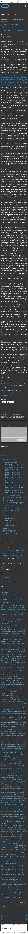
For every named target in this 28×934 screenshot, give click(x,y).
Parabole (4, 800)
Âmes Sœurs (14, 905)
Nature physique (19, 788)
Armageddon (3, 612)
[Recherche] (24, 449)
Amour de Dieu (7, 599)
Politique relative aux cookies (6, 928)
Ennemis (25, 688)
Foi (24, 703)
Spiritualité (21, 866)
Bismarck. (21, 617)
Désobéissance (4, 674)
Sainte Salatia (11, 851)
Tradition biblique (17, 874)
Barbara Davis (23, 616)
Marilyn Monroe (11, 771)
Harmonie (16, 719)
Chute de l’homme (21, 631)
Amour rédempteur (7, 607)
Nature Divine (14, 788)
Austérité (7, 614)
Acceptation (24, 589)
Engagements (21, 688)
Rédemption (4, 843)
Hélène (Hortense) (19, 724)
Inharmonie (14, 735)
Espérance (3, 693)
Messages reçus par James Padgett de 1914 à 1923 (14, 510)
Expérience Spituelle (8, 699)
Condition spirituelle (15, 647)
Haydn (21, 720)
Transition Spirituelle (10, 882)
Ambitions (9, 597)
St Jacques (6, 867)
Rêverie (20, 845)
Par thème (7, 517)
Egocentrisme (23, 682)
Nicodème (15, 790)
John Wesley (15, 746)
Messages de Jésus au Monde (11, 462)
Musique (6, 784)
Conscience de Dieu (14, 651)
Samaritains (6, 854)
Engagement (16, 688)
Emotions (4, 686)
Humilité (7, 724)
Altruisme (19, 594)
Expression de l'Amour (19, 698)
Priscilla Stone (3, 814)
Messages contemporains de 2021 (12, 479)
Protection (10, 823)
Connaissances (24, 649)
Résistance (21, 843)
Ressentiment (3, 836)
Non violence (24, 790)
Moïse (2, 784)
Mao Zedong (21, 770)
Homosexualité (23, 722)
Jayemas (19, 740)
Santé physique (21, 854)
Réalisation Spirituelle (18, 840)
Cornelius (20, 654)
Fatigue (25, 699)
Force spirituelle (7, 708)
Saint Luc (10, 852)
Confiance (4, 649)
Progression (4, 819)
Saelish (12, 847)
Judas (12, 748)
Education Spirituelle (14, 682)
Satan (8, 856)
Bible (9, 617)
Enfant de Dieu (8, 688)
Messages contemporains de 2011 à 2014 (14, 490)
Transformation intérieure (5, 877)
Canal (14, 623)
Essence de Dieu (7, 693)
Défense (12, 671)
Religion (19, 833)
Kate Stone (18, 752)
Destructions (15, 664)
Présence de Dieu (7, 825)
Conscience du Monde (22, 651)
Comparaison (13, 641)
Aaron (6, 589)
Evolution (14, 696)
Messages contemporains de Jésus (12, 461)
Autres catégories (16, 413)
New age (11, 790)
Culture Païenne (19, 660)
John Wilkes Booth (19, 746)
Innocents (22, 735)
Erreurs (19, 689)
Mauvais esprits (19, 774)
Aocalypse (5, 611)
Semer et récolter (11, 858)
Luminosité (14, 766)
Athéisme (18, 612)
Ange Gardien (10, 609)
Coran (13, 654)
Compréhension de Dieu (13, 643)
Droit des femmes (16, 669)
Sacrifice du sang (8, 847)
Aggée (20, 590)
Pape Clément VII (20, 798)
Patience (8, 802)
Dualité (24, 669)
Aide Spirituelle (6, 593)
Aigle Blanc (13, 592)
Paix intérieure (13, 798)
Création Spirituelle (9, 660)
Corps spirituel (13, 656)
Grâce (20, 713)
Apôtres (15, 611)
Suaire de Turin (10, 869)
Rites (6, 838)
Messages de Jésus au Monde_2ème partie (16, 466)
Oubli (10, 796)
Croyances (13, 658)
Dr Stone (21, 669)
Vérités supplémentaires (12, 900)
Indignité (10, 731)
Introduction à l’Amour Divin (9, 530)
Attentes (24, 612)
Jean (21, 740)
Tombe (2, 874)
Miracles (3, 779)
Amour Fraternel (14, 603)
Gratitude (16, 713)
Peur (2, 808)
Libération (3, 761)
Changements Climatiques (15, 627)
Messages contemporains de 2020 (12, 481)
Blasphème (3, 619)
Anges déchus (18, 609)
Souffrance (8, 864)
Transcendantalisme (4, 876)
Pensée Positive (20, 802)
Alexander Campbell (18, 592)
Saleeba (20, 852)
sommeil (22, 861)
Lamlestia (10, 754)
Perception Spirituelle (13, 804)
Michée (17, 777)
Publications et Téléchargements (10, 532)
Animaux (22, 609)
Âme (21, 902)
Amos (15, 597)
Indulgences (23, 731)
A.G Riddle (3, 589)
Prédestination (19, 823)
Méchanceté (25, 784)
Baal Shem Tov (14, 616)
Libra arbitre (11, 759)
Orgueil (5, 796)
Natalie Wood (23, 786)
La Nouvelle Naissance (15, 19)
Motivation (21, 783)
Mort (18, 783)
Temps (15, 871)
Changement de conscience (20, 625)
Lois (16, 763)
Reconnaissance (14, 831)
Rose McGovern (3, 840)
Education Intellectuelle (7, 682)
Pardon (11, 800)
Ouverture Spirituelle (21, 796)
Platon (9, 809)
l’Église (24, 768)
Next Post (13, 919)
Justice (4, 750)
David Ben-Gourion (23, 662)
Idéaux (22, 726)
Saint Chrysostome (15, 849)
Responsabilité (19, 835)
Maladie (2, 770)
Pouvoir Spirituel (11, 811)
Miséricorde (23, 779)
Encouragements (15, 686)
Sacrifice (3, 847)
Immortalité (8, 730)
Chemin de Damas (23, 629)
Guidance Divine (16, 715)
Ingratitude (9, 735)
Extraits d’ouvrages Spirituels (10, 533)
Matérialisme (12, 774)
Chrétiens (16, 631)
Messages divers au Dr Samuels (12, 509)
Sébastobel (3, 871)
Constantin (3, 653)
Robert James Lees (14, 838)
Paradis (8, 800)
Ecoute (2, 682)
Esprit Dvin (9, 691)
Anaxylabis (3, 609)
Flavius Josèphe (21, 703)
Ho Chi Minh (18, 722)
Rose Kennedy (24, 838)
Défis (15, 671)
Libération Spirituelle (10, 761)
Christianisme (12, 631)
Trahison (22, 874)
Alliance (12, 594)
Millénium (23, 777)
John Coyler (22, 742)
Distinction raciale (17, 665)
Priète (23, 814)
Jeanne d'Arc (7, 742)
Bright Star (9, 621)
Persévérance (18, 806)
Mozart (24, 783)
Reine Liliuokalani (4, 833)
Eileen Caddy (3, 684)
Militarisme (20, 777)
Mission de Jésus (8, 779)
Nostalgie (2, 792)
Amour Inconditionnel (20, 603)
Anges (14, 609)
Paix (8, 798)
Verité (6, 886)
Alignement (4, 594)
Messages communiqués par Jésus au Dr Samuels (14, 504)
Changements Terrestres (7, 629)
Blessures (11, 619)
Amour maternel (4, 605)
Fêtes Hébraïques (7, 709)
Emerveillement (21, 684)
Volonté (15, 892)
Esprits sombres (21, 691)
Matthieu (7, 773)
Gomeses (2, 713)
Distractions (3, 667)
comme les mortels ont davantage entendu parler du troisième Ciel (14, 113)
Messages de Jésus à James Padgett (13, 525)
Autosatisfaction (20, 614)
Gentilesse (14, 709)
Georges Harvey (21, 709)
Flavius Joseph (16, 703)
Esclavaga (24, 689)
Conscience (7, 651)
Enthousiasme (11, 689)
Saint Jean (3, 852)
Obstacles (22, 794)
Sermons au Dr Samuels (10, 505)
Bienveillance (13, 617)
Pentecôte (7, 804)
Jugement (18, 748)
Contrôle (23, 653)
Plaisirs (19, 808)
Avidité (7, 616)
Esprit (6, 691)
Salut (2, 854)
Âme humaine (3, 904)
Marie (24, 770)
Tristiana (2, 884)
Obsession (19, 794)
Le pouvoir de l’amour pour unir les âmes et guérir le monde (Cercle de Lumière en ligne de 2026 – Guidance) (14, 557)
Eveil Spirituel (6, 695)
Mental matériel (10, 775)
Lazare (12, 756)
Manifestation (7, 770)
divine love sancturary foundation (10, 667)
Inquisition (3, 736)
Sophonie (2, 863)
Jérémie (20, 750)
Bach (17, 616)
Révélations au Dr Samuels (11, 507)
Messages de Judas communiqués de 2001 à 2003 (14, 502)
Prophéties (4, 824)
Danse (16, 662)
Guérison (7, 717)
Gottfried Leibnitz (7, 713)
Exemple (3, 698)
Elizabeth (12, 684)
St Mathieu (18, 867)
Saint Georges (20, 851)
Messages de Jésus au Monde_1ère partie (15, 464)
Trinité (25, 882)
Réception (10, 841)
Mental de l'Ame (3, 775)
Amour (22, 597)
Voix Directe (11, 892)
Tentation (17, 871)
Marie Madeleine (5, 772)
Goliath (24, 711)
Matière (4, 773)
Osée (8, 796)
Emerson (17, 684)
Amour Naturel (13, 605)
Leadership (14, 756)
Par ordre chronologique (10, 513)
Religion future (22, 833)
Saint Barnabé (10, 849)
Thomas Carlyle (6, 872)
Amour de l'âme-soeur (20, 600)
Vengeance (3, 886)
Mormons (15, 783)
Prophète (24, 821)
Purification (11, 827)
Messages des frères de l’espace (12, 469)
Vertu (8, 886)
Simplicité (9, 862)
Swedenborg (20, 869)
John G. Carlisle (16, 744)
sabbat (24, 845)
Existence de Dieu (8, 698)
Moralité (12, 783)
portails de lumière (18, 810)
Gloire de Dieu (20, 711)
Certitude (8, 625)
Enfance (3, 688)
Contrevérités (16, 653)
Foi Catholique (3, 706)
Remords (3, 834)
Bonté (2, 621)
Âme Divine (24, 902)
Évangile (21, 904)
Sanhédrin (16, 854)
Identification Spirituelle (13, 726)
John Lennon (6, 746)
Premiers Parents (18, 811)
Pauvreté (12, 802)
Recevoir (8, 831)
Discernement (3, 665)
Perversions (23, 806)
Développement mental (11, 678)
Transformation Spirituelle (11, 879)
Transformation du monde (19, 876)
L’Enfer (20, 768)
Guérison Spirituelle (15, 717)
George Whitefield (8, 711)
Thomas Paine (18, 872)
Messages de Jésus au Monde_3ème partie (16, 467)
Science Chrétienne (22, 856)
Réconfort (23, 841)
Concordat (20, 645)
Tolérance (25, 872)
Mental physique (16, 775)
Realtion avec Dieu (4, 831)
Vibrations (11, 886)
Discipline (8, 665)
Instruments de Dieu (18, 737)
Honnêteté (3, 724)
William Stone (3, 902)
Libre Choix (22, 759)
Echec (24, 680)
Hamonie (11, 720)
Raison (17, 829)
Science (17, 856)
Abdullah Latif (9, 589)
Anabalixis (23, 607)
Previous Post (6, 915)
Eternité (14, 693)
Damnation (10, 662)
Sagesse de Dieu (21, 847)
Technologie (12, 871)
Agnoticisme (23, 590)
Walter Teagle (19, 900)
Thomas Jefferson (12, 872)
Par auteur (7, 515)
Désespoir (18, 671)
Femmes (12, 701)
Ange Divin (6, 609)
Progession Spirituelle (19, 816)
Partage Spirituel (19, 800)
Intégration (19, 738)
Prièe (15, 814)
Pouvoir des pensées (4, 811)
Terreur (21, 871)
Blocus (14, 619)
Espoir (3, 692)
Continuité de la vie (9, 653)
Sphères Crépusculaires (21, 863)
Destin (12, 664)
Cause (18, 623)
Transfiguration (11, 876)
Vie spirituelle (8, 890)
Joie (24, 746)
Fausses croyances (5, 701)
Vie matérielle (18, 888)
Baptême (19, 616)
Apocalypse (11, 611)
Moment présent (17, 781)
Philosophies (11, 808)
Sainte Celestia (6, 851)
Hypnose (15, 724)
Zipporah (17, 902)
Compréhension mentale (9, 645)
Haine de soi (7, 720)
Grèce (4, 715)
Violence (19, 890)
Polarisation (12, 809)
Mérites (20, 786)
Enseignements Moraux (5, 689)
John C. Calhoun (17, 742)
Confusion (12, 649)
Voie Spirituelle (6, 892)
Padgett (3, 798)
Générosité (21, 717)
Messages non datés (9, 520)
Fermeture (17, 701)
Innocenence (19, 735)
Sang (14, 854)
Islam (2, 740)
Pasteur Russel (3, 802)
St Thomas (6, 869)
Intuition (15, 739)
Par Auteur (20, 416)
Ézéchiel (3, 906)
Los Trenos (9, 766)
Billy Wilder (17, 617)
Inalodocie (18, 729)
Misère (18, 779)
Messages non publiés (10, 518)
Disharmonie (12, 665)
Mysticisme (14, 784)
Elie (9, 684)
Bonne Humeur (22, 619)
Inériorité (22, 738)
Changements (5, 628)
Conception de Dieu (16, 645)
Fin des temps (8, 703)
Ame (11, 597)
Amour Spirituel (15, 607)
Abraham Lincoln (19, 589)
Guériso (2, 717)
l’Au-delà (9, 418)
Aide (26, 590)
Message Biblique (8, 777)
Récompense (14, 841)
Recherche (5, 447)
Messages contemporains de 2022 (12, 477)
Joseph (3, 748)
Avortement (10, 616)
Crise (20, 656)
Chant (14, 629)
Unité (19, 884)
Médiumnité (15, 786)
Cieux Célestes (9, 633)
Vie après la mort (21, 886)
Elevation (7, 684)
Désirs (21, 671)
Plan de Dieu (4, 810)
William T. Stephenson (9, 902)
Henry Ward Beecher (7, 722)
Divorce (17, 667)
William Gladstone (24, 900)
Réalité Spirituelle (5, 841)
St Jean (9, 867)
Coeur (24, 633)
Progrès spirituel (13, 821)
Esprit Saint (14, 692)
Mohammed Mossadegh (7, 781)
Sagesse (16, 847)
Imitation (19, 727)
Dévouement (20, 680)
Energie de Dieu (21, 686)
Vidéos (4, 535)
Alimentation (9, 594)
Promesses (19, 821)
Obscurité (15, 794)
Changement (13, 625)
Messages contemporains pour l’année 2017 (15, 485)
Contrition (19, 653)
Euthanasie (23, 693)
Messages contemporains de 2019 (12, 482)
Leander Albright (18, 756)
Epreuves (15, 689)
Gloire (16, 711)
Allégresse (15, 594)
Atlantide (21, 612)
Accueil (4, 457)
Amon (13, 597)
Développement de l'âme (9, 677)
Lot (12, 766)
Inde (8, 731)
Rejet (8, 833)
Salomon (24, 852)
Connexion (3, 651)
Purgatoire (5, 827)
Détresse (17, 674)
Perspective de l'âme (13, 806)
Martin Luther (16, 772)
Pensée (15, 802)
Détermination (14, 674)
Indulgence (19, 731)
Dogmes (20, 667)
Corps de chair (7, 656)
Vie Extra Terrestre (11, 887)
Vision (23, 889)
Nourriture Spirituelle (9, 792)
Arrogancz (7, 612)
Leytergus (4, 759)
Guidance (11, 715)
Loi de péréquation (13, 763)
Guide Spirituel (22, 715)
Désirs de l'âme (13, 673)
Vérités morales (4, 897)
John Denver (12, 744)
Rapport (23, 829)
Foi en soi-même (8, 706)
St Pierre (22, 867)
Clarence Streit (20, 633)
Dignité (22, 664)
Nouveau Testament (16, 792)
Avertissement (3, 616)
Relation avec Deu (13, 833)
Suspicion (16, 869)
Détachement (9, 674)
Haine (4, 720)
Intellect (25, 737)
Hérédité (5, 726)
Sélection (6, 871)
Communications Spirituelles (15, 639)
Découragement (8, 671)
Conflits (9, 649)
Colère (18, 635)
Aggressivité (16, 590)
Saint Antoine (5, 849)
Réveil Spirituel (12, 845)
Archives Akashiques (22, 611)
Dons (2, 669)
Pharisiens (6, 808)
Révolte (18, 845)
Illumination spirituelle (13, 728)
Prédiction (23, 823)
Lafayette (7, 754)
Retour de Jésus (8, 836)
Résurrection (4, 845)
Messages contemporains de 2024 (12, 474)
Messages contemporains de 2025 (12, 472)
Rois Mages (19, 838)
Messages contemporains (9, 459)
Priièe (23, 811)
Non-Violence (19, 790)
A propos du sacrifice (8, 500)
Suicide (14, 869)
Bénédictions (5, 623)
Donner (23, 667)
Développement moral (21, 678)
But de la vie (13, 621)
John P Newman (10, 746)
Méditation (4, 786)
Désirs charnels (6, 672)
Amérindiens (20, 607)
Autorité (16, 614)
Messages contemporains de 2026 (12, 471)
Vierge (2, 889)
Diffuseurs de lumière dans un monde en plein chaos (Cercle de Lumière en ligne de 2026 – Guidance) (13, 552)
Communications (8, 637)
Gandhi (12, 709)
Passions (23, 800)
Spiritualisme (15, 866)
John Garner (21, 744)
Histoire (13, 722)
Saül (15, 856)
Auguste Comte (3, 614)
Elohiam (15, 684)
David (18, 662)
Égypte (19, 904)
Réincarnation (15, 843)
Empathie (9, 686)
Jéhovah (11, 750)
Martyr (21, 771)
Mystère (21, 784)
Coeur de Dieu (4, 635)
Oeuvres (2, 796)
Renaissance (7, 834)
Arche (18, 611)
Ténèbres (15, 884)
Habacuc (25, 717)
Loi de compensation (20, 761)
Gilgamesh (13, 711)
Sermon (15, 860)
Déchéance (3, 671)
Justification (8, 750)
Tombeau (5, 874)
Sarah (6, 856)
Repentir (10, 834)
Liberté (8, 759)
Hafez (2, 720)
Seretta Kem (11, 860)
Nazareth (8, 790)
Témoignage (8, 884)
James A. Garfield (9, 740)
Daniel (13, 662)
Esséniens (11, 693)
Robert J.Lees (9, 838)
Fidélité (4, 703)
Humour (12, 724)
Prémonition (3, 825)
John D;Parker (8, 744)
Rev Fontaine (20, 836)
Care (16, 623)
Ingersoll (6, 735)
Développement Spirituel (9, 680)
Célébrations (3, 662)
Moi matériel (13, 781)
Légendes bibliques (10, 768)
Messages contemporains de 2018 (12, 484)
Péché (17, 827)
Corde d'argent (16, 654)
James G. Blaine (15, 740)
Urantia (22, 884)
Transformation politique (13, 877)
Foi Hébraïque (13, 706)
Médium (9, 787)
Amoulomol (18, 597)
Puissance (20, 825)
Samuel (11, 854)
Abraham (14, 589)
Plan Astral (23, 808)
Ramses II (19, 829)
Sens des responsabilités (18, 858)
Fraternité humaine (21, 708)
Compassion (18, 641)
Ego (20, 682)
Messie (13, 777)
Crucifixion (19, 658)
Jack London (5, 740)
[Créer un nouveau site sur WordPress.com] (14, 1)
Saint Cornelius (20, 849)
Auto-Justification (12, 614)
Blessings (7, 619)
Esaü (21, 689)
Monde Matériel (8, 783)
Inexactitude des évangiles (5, 733)
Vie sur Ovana (14, 889)
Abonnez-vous (6, 577)
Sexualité (5, 862)
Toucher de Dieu (10, 874)
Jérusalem (15, 750)
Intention (3, 739)
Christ (9, 631)
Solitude (19, 861)
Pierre (15, 808)
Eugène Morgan (18, 693)
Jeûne (10, 742)
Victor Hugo (15, 886)
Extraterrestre (15, 699)
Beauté (2, 617)
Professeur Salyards (9, 816)
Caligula (11, 623)
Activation (3, 590)
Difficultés (19, 664)
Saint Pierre (17, 852)
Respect (14, 834)
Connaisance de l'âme (17, 649)
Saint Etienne (15, 851)
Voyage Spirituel (14, 895)
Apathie (8, 611)
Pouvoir (24, 809)
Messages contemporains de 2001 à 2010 (14, 492)
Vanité (25, 884)
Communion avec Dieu (6, 641)
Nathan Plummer (4, 788)
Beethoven (6, 617)
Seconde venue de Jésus (5, 858)
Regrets (19, 831)
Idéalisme (19, 726)
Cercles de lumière (23, 623)
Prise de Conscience (10, 814)
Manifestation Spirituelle (15, 770)
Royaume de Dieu (10, 840)
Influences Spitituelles (16, 733)
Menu (5, 6)
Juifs (22, 748)
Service (20, 860)
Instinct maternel (11, 736)
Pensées (3, 804)
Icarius (8, 726)
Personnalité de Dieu (5, 806)
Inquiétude (6, 736)
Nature (10, 788)
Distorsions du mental (23, 665)
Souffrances (14, 864)
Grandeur (11, 713)
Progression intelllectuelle (12, 819)
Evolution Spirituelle (20, 696)
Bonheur (17, 620)
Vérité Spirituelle (12, 897)
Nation (8, 788)
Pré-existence (15, 823)
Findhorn (12, 704)
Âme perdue (8, 905)
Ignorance (6, 728)
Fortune (11, 707)
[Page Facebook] (25, 6)
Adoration (12, 590)
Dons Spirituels (7, 669)
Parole (14, 800)
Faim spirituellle (20, 699)
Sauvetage (12, 856)
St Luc (12, 867)
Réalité (23, 840)
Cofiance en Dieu (14, 635)
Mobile (2, 781)
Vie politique (23, 887)
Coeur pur (9, 635)
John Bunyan (13, 742)
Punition (23, 825)
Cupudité (23, 660)
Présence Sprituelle (14, 825)
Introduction (9, 739)
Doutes (12, 669)
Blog (4, 527)
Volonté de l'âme (7, 895)
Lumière (20, 765)
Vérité (21, 895)
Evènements (6, 528)
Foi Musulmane (17, 706)
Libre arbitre (17, 759)
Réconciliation (18, 841)
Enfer (12, 688)
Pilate (17, 808)
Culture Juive (14, 660)
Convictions (10, 654)
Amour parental (20, 605)
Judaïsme (14, 748)
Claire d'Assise (15, 633)
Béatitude (16, 621)
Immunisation (14, 729)
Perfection (20, 804)
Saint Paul (13, 852)
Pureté (2, 827)
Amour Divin (6, 602)
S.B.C (22, 845)
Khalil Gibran (3, 754)
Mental (24, 774)
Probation (3, 816)
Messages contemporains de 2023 (12, 476)
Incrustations (5, 731)
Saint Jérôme (7, 852)
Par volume (7, 512)
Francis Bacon (14, 707)
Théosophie (21, 872)
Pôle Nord (14, 829)
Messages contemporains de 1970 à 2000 (14, 494)
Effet (19, 682)
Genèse (17, 709)
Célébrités (7, 662)
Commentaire (21, 440)
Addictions (8, 590)
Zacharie (14, 902)
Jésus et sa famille (11, 752)
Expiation (13, 698)
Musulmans (10, 784)
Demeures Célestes (4, 664)
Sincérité (14, 862)
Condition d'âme (5, 647)
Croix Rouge (8, 658)
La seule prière (17, 754)
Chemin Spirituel (4, 631)
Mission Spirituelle (14, 779)
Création (3, 660)
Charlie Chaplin (17, 629)
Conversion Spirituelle (4, 654)
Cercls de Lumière (4, 625)
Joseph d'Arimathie (8, 748)
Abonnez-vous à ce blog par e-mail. (13, 563)
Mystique (18, 784)
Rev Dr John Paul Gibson (14, 836)
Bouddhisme (6, 621)
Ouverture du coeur (14, 796)
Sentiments (6, 860)
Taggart (9, 871)
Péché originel (10, 829)
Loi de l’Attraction (5, 763)
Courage (17, 656)
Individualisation (15, 731)
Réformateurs (10, 843)
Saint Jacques (24, 851)
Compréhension (4, 643)
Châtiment (3, 633)
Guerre (7, 715)
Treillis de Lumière (20, 882)
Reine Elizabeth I (24, 831)
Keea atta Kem (23, 752)
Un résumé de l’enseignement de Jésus (11, 495)
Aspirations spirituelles (13, 612)
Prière (19, 813)
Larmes (13, 754)
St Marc (14, 867)
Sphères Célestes (18, 418)
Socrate (17, 861)
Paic (6, 798)
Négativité (10, 794)
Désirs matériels (19, 672)
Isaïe (25, 739)
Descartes (8, 664)
